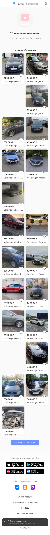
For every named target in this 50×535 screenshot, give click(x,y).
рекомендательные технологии (21, 523)
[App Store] (15, 464)
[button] (21, 76)
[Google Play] (35, 464)
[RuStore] (35, 471)
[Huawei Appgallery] (15, 471)
